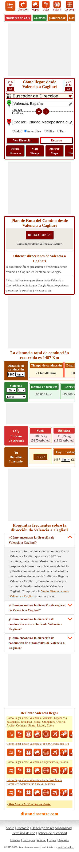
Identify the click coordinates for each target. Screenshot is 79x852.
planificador (57, 17)
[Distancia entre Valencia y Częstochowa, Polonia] (11, 771)
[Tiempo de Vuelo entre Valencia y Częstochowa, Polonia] (64, 771)
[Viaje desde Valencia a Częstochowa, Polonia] (19, 771)
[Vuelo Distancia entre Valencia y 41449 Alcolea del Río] (55, 752)
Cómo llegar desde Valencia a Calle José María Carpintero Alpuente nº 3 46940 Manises (34, 782)
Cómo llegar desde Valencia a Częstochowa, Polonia (37, 762)
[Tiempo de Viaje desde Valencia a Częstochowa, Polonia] (28, 771)
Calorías (40, 17)
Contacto (23, 828)
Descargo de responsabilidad (52, 828)
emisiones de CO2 (18, 17)
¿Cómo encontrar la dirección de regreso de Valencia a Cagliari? (37, 607)
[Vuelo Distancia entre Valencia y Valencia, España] (55, 734)
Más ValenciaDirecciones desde (29, 804)
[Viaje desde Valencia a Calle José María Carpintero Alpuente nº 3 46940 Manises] (19, 793)
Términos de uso (23, 833)
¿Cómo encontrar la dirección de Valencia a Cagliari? (31, 540)
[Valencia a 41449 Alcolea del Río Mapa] (37, 752)
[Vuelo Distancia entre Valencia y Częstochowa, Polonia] (55, 771)
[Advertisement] (39, 49)
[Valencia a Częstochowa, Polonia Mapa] (37, 771)
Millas (50, 131)
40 (68, 85)
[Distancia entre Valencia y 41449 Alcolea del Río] (11, 752)
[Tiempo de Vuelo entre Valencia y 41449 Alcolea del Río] (64, 752)
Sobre (10, 828)
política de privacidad (52, 833)
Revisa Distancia (15, 151)
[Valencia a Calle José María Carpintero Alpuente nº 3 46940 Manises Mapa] (37, 793)
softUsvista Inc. (66, 847)
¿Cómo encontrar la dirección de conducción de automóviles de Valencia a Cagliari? (37, 643)
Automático (34, 131)
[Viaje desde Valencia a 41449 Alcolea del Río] (19, 752)
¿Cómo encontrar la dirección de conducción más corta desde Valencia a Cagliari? (35, 624)
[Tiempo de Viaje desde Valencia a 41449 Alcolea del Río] (28, 752)
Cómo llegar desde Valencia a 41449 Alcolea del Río (38, 743)
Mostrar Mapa (54, 151)
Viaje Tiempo (35, 151)
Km (62, 131)
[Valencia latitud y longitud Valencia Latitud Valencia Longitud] (46, 734)
